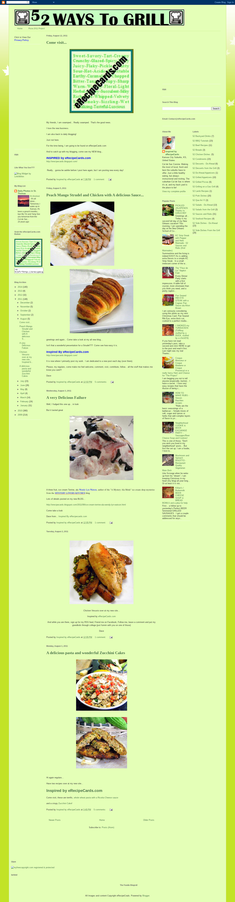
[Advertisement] (24, 98)
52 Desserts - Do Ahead (204, 163)
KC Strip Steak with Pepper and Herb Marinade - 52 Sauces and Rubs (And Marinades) (175, 243)
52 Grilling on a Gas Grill (204, 186)
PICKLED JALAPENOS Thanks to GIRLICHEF (181, 209)
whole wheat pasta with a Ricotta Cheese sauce (96, 797)
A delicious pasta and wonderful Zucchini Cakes (85, 653)
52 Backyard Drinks (202, 136)
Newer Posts (55, 820)
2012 (20, 295)
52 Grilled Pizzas (200, 182)
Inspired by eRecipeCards (68, 179)
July (22, 381)
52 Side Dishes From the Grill (206, 230)
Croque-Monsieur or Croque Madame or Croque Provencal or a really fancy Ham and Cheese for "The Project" (176, 367)
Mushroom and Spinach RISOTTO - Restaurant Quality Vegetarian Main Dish (175, 463)
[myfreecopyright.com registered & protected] (32, 867)
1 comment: (99, 179)
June (22, 385)
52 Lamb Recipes (201, 191)
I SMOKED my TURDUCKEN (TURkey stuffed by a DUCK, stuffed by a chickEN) (182, 331)
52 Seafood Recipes (202, 218)
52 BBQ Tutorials (201, 141)
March (23, 397)
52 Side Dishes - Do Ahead (205, 223)
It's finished (35, 196)
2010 (20, 410)
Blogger (145, 895)
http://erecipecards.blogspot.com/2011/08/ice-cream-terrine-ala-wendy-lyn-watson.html (86, 504)
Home (20, 28)
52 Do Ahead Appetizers (204, 173)
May (22, 389)
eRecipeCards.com (107, 616)
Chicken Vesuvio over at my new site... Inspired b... (26, 357)
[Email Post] (109, 179)
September (25, 315)
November (25, 306)
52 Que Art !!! (199, 200)
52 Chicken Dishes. (202, 154)
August (23, 319)
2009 (20, 415)
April (22, 393)
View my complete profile (174, 191)
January (24, 405)
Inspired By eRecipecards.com (73, 516)
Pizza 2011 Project (36, 28)
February (24, 401)
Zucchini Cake (65, 803)
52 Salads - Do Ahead (203, 205)
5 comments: (101, 382)
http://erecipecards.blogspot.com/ (61, 161)
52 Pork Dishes (200, 196)
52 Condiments (200, 159)
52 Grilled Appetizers (202, 177)
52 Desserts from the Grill (204, 168)
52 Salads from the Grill (204, 209)
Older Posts (148, 820)
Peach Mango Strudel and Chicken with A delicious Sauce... (95, 195)
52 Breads (197, 150)
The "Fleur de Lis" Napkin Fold (181, 270)
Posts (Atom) (108, 827)
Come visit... (56, 42)
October (24, 310)
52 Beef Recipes (200, 145)
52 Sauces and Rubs (202, 214)
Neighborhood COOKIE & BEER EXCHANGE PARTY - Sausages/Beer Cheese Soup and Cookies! (176, 430)
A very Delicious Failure (66, 397)
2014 (20, 287)
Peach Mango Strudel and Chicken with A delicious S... (26, 332)
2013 (20, 291)
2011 (20, 299)
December (25, 302)
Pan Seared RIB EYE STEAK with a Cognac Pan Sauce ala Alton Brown (182, 301)
